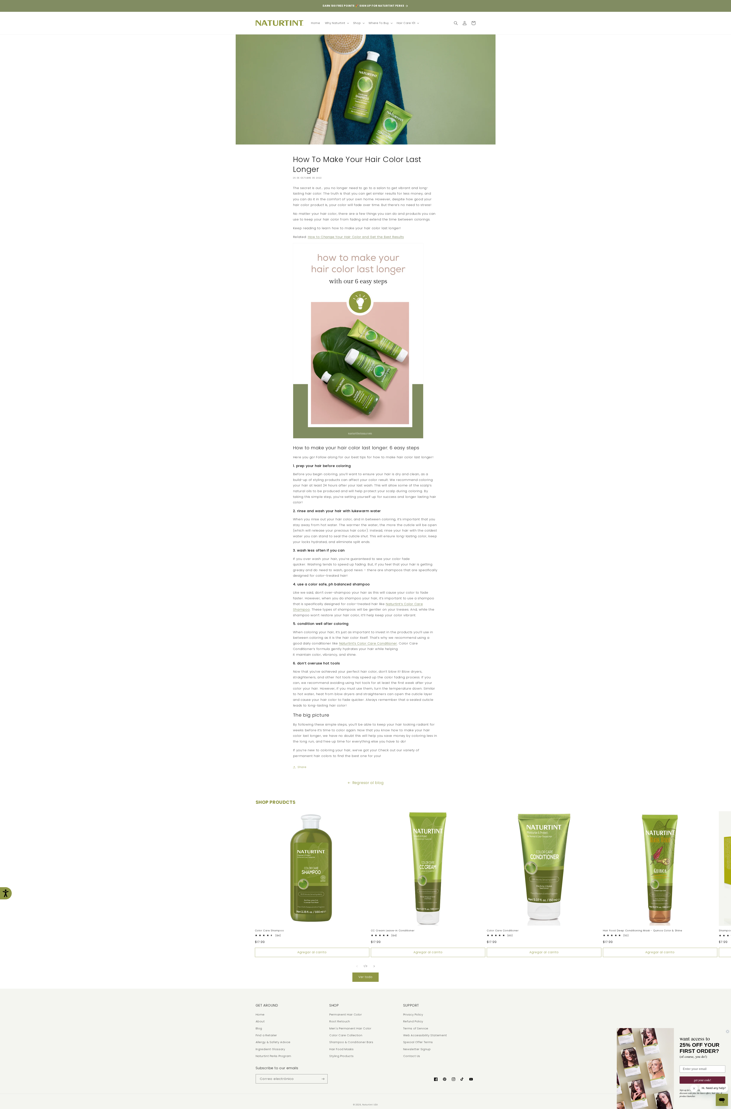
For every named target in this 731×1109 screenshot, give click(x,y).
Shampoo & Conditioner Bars (351, 1042)
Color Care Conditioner (503, 930)
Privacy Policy (413, 1014)
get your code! (702, 1080)
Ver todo (365, 977)
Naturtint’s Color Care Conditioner (368, 643)
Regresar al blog (368, 782)
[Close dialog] (727, 1031)
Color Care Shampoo (269, 930)
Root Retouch (339, 1021)
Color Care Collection (345, 1035)
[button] (336, 23)
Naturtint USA (370, 1104)
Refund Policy (413, 1021)
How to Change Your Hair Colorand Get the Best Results (356, 237)
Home (260, 1014)
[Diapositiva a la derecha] (374, 966)
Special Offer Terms (418, 1042)
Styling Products (341, 1056)
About (260, 1021)
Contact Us (411, 1056)
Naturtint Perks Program (273, 1056)
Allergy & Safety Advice (273, 1042)
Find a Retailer (266, 1035)
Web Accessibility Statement (425, 1035)
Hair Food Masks (341, 1049)
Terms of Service (415, 1028)
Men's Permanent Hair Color (350, 1028)
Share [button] (302, 767)
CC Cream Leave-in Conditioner (392, 930)
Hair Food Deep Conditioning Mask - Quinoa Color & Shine (642, 930)
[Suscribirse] (322, 1078)
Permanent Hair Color (345, 1014)
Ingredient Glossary (270, 1049)
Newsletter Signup (417, 1049)
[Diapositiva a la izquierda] (357, 966)
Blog (259, 1028)
